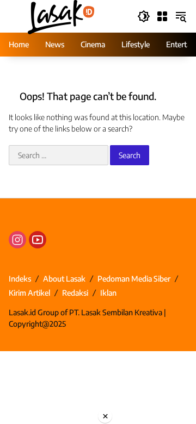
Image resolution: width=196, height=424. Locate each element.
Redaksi (75, 292)
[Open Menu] (162, 16)
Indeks (20, 278)
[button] (143, 16)
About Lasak (64, 278)
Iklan (108, 292)
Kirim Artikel (29, 292)
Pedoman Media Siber (133, 278)
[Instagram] (17, 239)
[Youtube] (37, 239)
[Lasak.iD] (60, 15)
